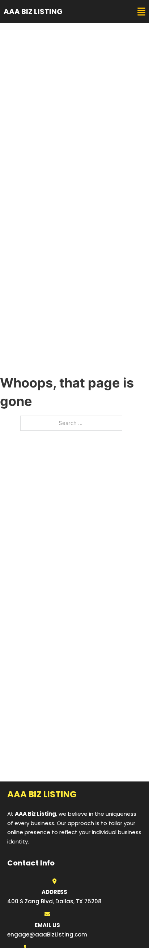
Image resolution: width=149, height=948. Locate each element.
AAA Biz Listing (33, 11)
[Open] (141, 11)
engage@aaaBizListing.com (47, 934)
